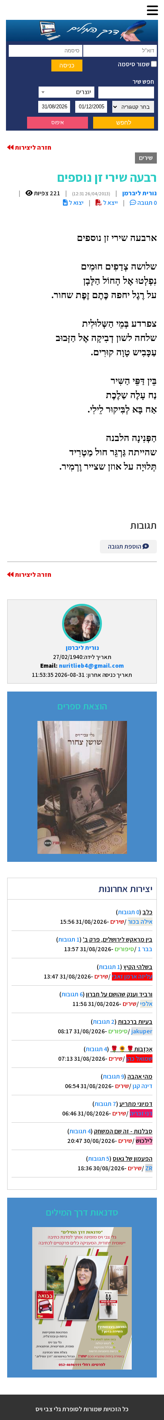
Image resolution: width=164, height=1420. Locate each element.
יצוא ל (76, 202)
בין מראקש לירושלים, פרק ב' (117, 939)
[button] (152, 11)
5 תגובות (98, 1158)
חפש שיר (143, 81)
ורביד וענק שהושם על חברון (119, 994)
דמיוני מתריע (135, 1104)
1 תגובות (69, 939)
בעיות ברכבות (135, 1021)
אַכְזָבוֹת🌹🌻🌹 (131, 1049)
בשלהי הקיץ (137, 967)
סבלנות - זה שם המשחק (123, 1131)
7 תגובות (105, 1104)
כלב (147, 912)
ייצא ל (110, 202)
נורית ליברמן (82, 647)
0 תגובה (146, 202)
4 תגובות (96, 1049)
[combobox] (66, 92)
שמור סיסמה (134, 64)
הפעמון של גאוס (132, 1158)
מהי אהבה (139, 1076)
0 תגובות (128, 912)
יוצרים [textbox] (83, 92)
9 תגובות (113, 1076)
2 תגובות (104, 1021)
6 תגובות (72, 994)
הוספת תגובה (125, 546)
